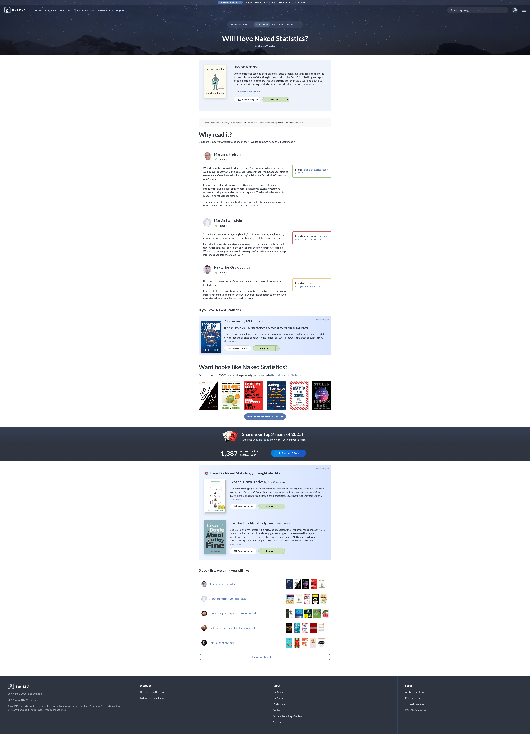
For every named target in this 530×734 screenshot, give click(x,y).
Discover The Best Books (153, 691)
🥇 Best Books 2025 (84, 10)
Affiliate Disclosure (415, 691)
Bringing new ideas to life (222, 584)
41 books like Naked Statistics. (285, 375)
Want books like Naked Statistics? (243, 366)
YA (69, 10)
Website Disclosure (415, 710)
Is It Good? (262, 24)
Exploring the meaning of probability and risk (232, 627)
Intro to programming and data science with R (233, 613)
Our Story (278, 691)
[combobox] (477, 10)
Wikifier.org (32, 699)
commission (241, 122)
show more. (308, 84)
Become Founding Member (287, 716)
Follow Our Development (153, 697)
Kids (62, 10)
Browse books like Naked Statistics (265, 416)
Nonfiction (50, 10)
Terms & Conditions (415, 704)
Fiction (38, 10)
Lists (293, 24)
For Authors (279, 697)
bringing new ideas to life (308, 286)
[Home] (17, 10)
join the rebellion (284, 122)
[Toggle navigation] (524, 10)
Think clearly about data (221, 642)
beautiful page (261, 439)
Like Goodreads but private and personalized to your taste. (275, 2)
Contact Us (279, 710)
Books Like (278, 24)
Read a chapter (250, 99)
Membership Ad (322, 319)
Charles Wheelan (266, 46)
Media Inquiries (281, 704)
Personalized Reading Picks (112, 10)
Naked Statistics (240, 24)
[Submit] (450, 10)
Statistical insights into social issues (227, 598)
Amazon (274, 99)
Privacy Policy (412, 697)
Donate (277, 722)
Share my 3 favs (290, 453)
